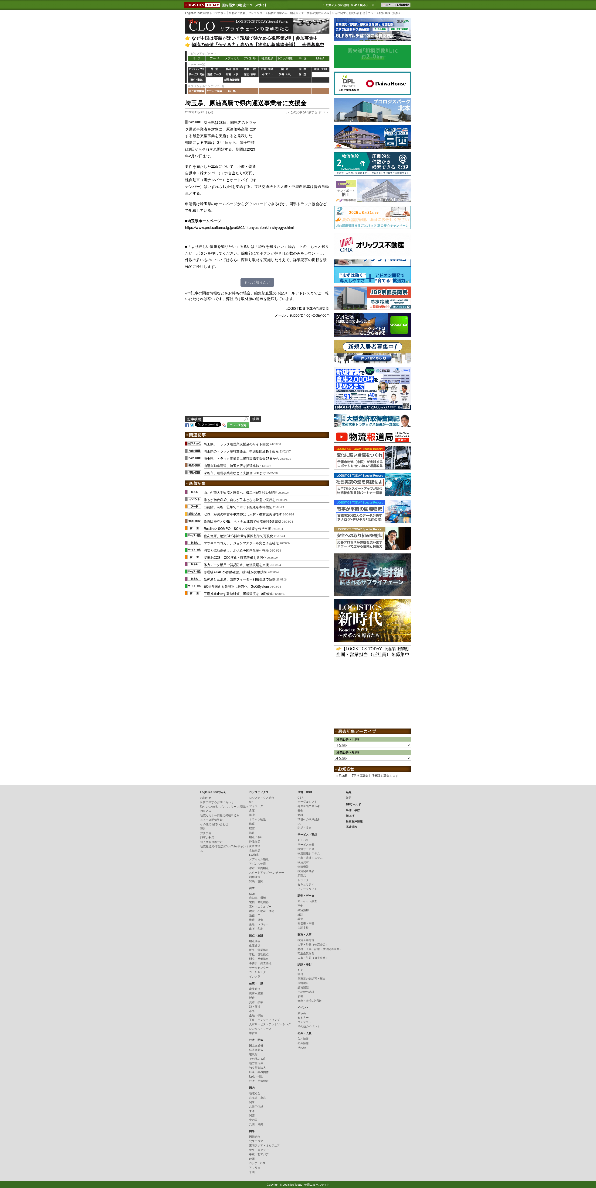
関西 (252, 1115)
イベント (267, 74)
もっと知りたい (257, 282)
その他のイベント (309, 1026)
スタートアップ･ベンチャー (266, 872)
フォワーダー (257, 806)
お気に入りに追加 (336, 5)
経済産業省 (256, 1050)
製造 (252, 997)
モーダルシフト (307, 801)
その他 (302, 1047)
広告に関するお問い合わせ (348, 13)
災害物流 (254, 846)
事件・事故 (197, 80)
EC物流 (254, 854)
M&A (320, 58)
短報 (349, 797)
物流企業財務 (306, 940)
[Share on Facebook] (187, 424)
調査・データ (214, 74)
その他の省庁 (257, 1058)
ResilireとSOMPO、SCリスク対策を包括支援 (237, 528)
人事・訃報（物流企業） (313, 944)
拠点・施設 (232, 69)
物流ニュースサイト (316, 1184)
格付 (300, 974)
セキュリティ (306, 884)
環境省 (253, 1054)
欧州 (252, 1158)
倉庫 (252, 810)
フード (214, 58)
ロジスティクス (197, 69)
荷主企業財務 (306, 953)
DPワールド (320, 74)
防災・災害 (305, 827)
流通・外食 (256, 920)
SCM (252, 893)
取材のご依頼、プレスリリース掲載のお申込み (258, 13)
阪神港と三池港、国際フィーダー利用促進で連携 (239, 579)
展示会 (302, 1013)
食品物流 (254, 850)
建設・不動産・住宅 (261, 911)
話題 (303, 74)
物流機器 (303, 866)
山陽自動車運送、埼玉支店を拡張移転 (231, 465)
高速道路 (250, 80)
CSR (301, 797)
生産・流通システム (310, 858)
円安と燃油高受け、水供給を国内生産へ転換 (236, 550)
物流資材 (303, 862)
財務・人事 (232, 74)
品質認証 (303, 987)
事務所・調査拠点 (260, 963)
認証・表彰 (250, 74)
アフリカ (254, 1167)
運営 (203, 828)
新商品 (302, 875)
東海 (252, 1111)
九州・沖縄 (256, 1124)
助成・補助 (256, 1076)
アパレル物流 (257, 863)
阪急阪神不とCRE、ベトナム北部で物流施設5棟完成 (242, 521)
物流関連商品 (306, 871)
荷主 (214, 69)
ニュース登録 (238, 425)
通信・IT (254, 915)
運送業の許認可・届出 (311, 978)
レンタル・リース (260, 1028)
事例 (300, 905)
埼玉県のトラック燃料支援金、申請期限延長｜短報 (241, 451)
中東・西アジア (259, 1154)
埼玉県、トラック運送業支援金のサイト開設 (236, 443)
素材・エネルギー (260, 906)
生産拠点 (254, 945)
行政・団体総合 (259, 1081)
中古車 (253, 1033)
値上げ (214, 80)
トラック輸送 (285, 58)
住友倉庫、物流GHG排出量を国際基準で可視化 (238, 535)
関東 (252, 1102)
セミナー (303, 1017)
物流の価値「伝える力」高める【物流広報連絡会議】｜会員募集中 (258, 44)
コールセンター (259, 972)
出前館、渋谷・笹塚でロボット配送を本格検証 (238, 506)
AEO (300, 970)
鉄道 (252, 832)
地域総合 (254, 1093)
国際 (303, 69)
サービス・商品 (197, 74)
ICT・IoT (303, 840)
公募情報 (303, 1043)
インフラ (254, 976)
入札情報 (303, 1038)
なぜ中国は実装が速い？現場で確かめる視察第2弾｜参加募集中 (255, 38)
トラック (303, 880)
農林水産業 (256, 993)
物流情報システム (309, 853)
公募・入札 (285, 74)
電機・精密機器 (259, 902)
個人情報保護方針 (211, 842)
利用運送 (254, 877)
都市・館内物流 (259, 868)
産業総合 (254, 989)
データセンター (259, 967)
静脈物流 (254, 841)
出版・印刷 (256, 928)
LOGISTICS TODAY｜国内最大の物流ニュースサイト (201, 5)
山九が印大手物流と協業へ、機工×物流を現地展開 (240, 492)
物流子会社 (256, 837)
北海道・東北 (257, 1097)
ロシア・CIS (257, 1163)
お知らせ (205, 797)
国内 (285, 69)
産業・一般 (250, 69)
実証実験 (303, 927)
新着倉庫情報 (232, 80)
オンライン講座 (214, 91)
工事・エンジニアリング (264, 1020)
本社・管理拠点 (259, 954)
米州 (252, 1172)
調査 (300, 919)
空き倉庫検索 (197, 91)
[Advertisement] (294, 148)
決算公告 (205, 833)
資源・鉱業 (256, 1002)
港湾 (252, 815)
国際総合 (254, 1136)
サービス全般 (306, 844)
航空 (252, 828)
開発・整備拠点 (259, 958)
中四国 (253, 1120)
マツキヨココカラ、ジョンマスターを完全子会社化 (241, 542)
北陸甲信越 (256, 1106)
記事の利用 (207, 837)
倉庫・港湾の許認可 (310, 1000)
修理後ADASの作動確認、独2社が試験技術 (235, 571)
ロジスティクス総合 (261, 797)
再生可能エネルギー (310, 806)
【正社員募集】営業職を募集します (374, 775)
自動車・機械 (257, 897)
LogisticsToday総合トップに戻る (205, 13)
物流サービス (306, 849)
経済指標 (303, 910)
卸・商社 (254, 1006)
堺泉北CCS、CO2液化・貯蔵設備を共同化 (235, 557)
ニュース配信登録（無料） (384, 13)
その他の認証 (306, 992)
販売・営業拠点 (259, 950)
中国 (303, 58)
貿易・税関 (256, 881)
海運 (252, 823)
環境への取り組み (309, 819)
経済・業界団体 (259, 1072)
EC (197, 58)
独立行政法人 (257, 1067)
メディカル (232, 58)
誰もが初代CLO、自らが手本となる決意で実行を (239, 499)
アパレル (250, 58)
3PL (251, 802)
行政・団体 (267, 69)
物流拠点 (267, 58)
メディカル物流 (259, 859)
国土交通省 (256, 1045)
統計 (300, 914)
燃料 (300, 815)
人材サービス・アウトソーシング (270, 1024)
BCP (300, 823)
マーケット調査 (307, 901)
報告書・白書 (306, 923)
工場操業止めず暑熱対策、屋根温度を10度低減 (238, 593)
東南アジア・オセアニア (264, 1145)
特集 (232, 91)
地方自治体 (256, 1063)
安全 (300, 810)
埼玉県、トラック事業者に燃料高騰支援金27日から (241, 458)
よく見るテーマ (363, 5)
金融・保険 (256, 1015)
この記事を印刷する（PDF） (309, 112)
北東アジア (256, 1141)
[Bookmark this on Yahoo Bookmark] (224, 424)
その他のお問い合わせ (214, 824)
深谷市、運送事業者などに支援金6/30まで (235, 472)
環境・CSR (320, 69)
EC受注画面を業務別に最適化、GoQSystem (236, 586)
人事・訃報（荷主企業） (313, 958)
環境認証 (303, 983)
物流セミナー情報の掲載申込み (309, 13)
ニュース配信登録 (211, 820)
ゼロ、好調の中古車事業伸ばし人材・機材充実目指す (243, 513)
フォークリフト (307, 889)
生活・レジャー (259, 924)
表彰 (300, 996)
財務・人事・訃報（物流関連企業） (320, 949)
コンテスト (305, 1022)
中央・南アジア (259, 1150)
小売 (252, 1011)
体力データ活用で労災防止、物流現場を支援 (236, 564)
